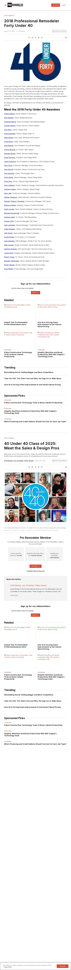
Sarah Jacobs (9, 209)
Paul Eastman (9, 173)
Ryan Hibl (7, 193)
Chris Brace (8, 142)
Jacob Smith (8, 253)
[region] (35, 966)
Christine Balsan (10, 122)
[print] (66, 37)
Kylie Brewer (8, 145)
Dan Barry (8, 130)
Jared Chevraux (10, 161)
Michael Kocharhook (11, 213)
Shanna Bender (9, 134)
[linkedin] (32, 37)
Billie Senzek (9, 245)
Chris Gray (8, 181)
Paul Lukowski (9, 225)
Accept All (62, 966)
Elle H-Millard (9, 185)
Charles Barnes (9, 126)
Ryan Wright (8, 269)
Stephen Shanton (10, 249)
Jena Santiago (9, 241)
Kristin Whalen (9, 265)
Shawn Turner (9, 257)
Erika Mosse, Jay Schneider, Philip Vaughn (19, 461)
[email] (42, 37)
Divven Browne (9, 150)
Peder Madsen (9, 229)
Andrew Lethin (9, 217)
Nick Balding (9, 118)
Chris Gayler (8, 177)
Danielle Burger (9, 153)
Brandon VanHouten (11, 261)
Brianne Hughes (10, 205)
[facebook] (29, 37)
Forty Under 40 (9, 15)
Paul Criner (8, 165)
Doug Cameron (9, 157)
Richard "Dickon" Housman (14, 201)
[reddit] (38, 37)
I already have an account (35, 571)
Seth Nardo (8, 233)
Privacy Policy (8, 967)
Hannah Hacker (10, 189)
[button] (5, 5)
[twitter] (35, 37)
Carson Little (9, 221)
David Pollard (9, 237)
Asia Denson (8, 169)
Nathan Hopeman (10, 197)
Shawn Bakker (9, 114)
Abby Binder (8, 138)
